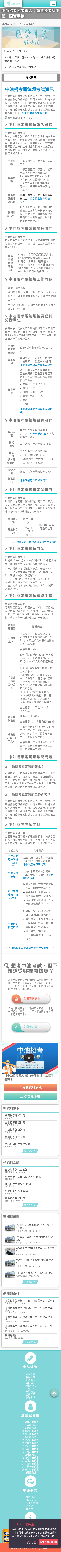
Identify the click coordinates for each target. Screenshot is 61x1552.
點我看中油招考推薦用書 (13, 894)
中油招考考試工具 (25, 825)
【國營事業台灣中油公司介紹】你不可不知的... (29, 1327)
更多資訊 (31, 1542)
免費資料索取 (31, 1087)
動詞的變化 (11, 1335)
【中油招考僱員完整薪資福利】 (37, 365)
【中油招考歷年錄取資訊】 (35, 480)
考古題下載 (31, 1096)
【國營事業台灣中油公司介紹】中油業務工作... (29, 1309)
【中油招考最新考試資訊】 (35, 113)
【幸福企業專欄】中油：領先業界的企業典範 (30, 1300)
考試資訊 (31, 77)
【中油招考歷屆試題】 (35, 864)
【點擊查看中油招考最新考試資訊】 (31, 948)
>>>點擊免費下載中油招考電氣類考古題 (34, 542)
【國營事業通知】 (36, 433)
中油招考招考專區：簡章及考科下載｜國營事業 (30, 13)
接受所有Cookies (48, 1542)
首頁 (7, 24)
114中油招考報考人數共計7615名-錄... (34, 1273)
